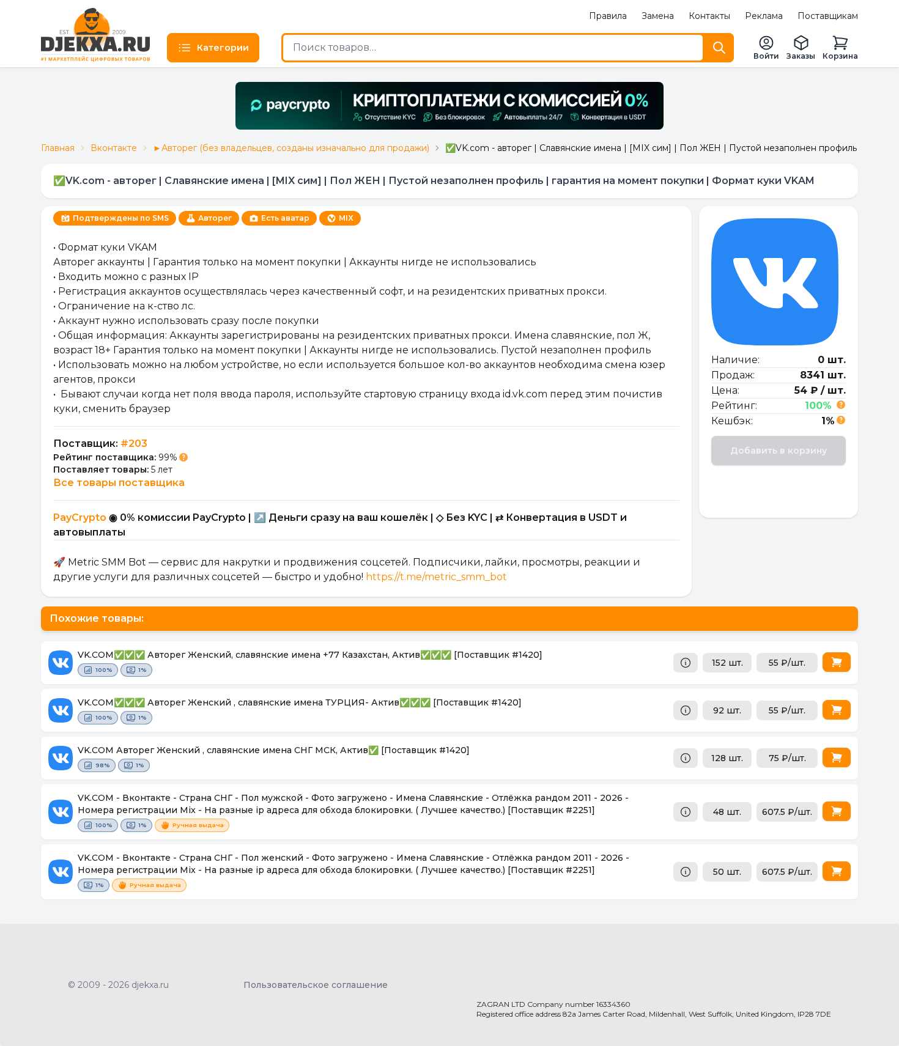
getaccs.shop (504, 1025)
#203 (133, 443)
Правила (608, 15)
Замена (658, 15)
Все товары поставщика (119, 482)
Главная (58, 147)
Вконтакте (114, 147)
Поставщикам (827, 15)
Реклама (764, 15)
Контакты (709, 15)
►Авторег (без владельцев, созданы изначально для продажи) (291, 147)
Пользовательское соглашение (315, 984)
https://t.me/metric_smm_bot (436, 577)
